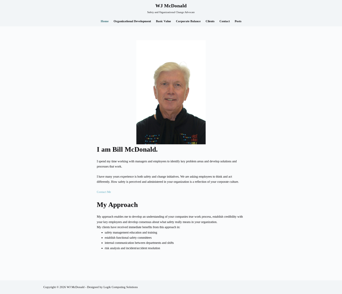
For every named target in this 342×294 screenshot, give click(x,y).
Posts (238, 21)
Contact (224, 21)
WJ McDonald (171, 5)
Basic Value (163, 21)
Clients (210, 21)
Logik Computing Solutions (121, 287)
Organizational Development (132, 21)
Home (105, 21)
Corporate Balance (188, 21)
